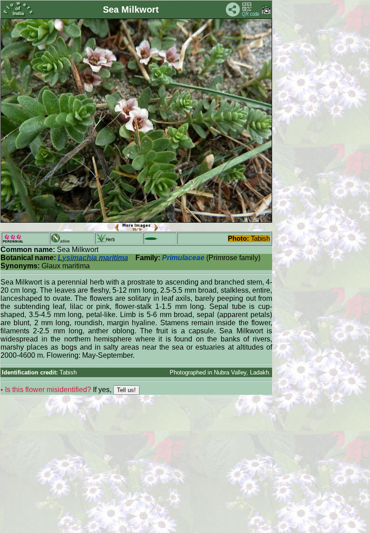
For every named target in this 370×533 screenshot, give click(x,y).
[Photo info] (266, 12)
